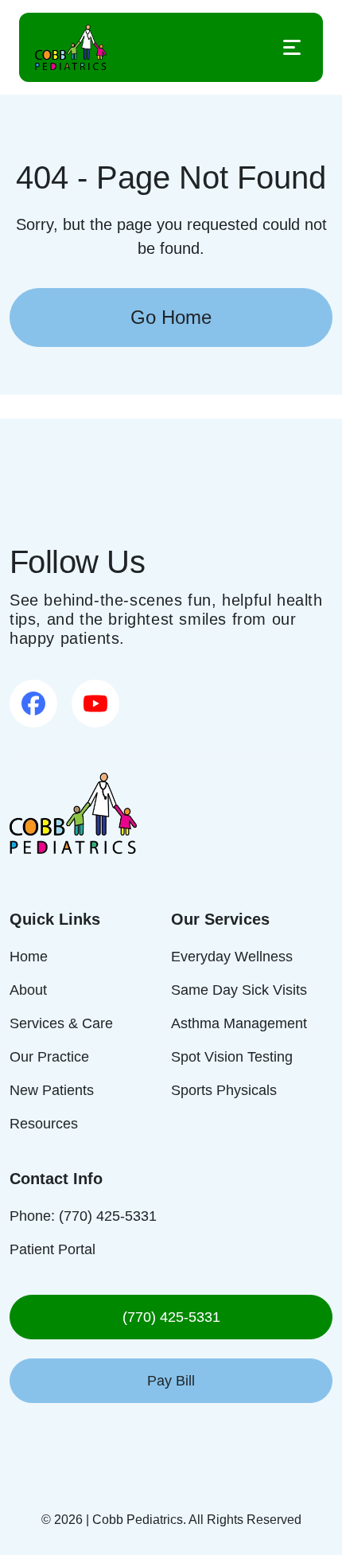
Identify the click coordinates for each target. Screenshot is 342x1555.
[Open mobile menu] (292, 47)
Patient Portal (52, 1249)
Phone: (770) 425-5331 (83, 1216)
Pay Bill (171, 1381)
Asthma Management (239, 1023)
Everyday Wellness (232, 957)
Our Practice (49, 1057)
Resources (44, 1124)
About (28, 990)
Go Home (171, 317)
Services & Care (61, 1023)
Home (29, 957)
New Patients (52, 1090)
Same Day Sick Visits (239, 990)
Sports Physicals (224, 1090)
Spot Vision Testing (232, 1057)
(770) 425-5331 (171, 1317)
